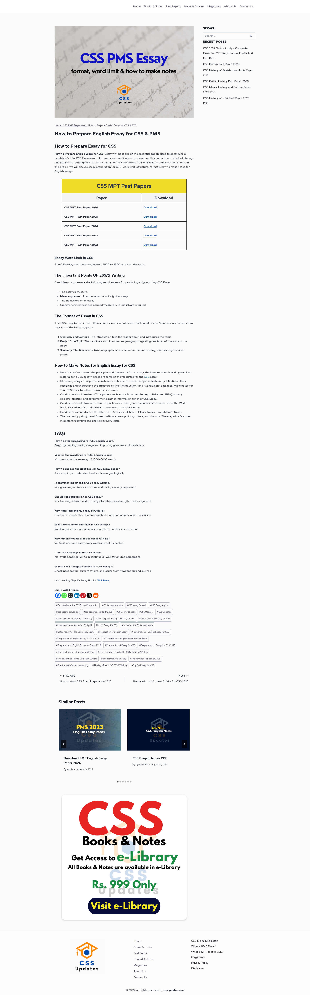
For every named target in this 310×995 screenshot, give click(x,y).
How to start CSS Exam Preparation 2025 (85, 678)
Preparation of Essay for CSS (120, 645)
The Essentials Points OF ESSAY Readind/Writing (123, 652)
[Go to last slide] (63, 744)
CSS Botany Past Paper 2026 (221, 64)
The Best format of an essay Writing (75, 652)
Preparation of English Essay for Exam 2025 (78, 645)
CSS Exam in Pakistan (204, 940)
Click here (103, 580)
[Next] (184, 744)
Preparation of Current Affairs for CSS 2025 (160, 678)
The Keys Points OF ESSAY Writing (110, 665)
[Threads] (89, 595)
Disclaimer (197, 968)
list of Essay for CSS (107, 625)
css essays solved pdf (67, 612)
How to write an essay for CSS (154, 618)
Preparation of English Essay (112, 632)
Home (137, 6)
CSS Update (146, 612)
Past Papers (173, 6)
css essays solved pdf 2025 (97, 612)
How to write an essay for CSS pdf (74, 625)
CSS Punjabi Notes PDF (150, 758)
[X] (70, 595)
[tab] (118, 782)
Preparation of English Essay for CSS (150, 632)
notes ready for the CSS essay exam (75, 632)
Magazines (214, 6)
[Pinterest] (83, 595)
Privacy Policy (199, 962)
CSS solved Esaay (125, 612)
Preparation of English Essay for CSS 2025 (78, 638)
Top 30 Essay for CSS (143, 665)
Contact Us (247, 6)
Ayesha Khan (142, 764)
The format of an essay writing (72, 665)
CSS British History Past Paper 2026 (226, 81)
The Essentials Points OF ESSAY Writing (76, 658)
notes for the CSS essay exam (137, 625)
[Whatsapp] (64, 595)
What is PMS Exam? (203, 946)
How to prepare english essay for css (115, 618)
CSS (146, 376)
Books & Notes (153, 6)
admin (70, 769)
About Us (230, 6)
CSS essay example (112, 605)
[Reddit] (95, 595)
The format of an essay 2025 (145, 658)
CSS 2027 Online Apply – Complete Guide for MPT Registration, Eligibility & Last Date (228, 53)
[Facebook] (58, 595)
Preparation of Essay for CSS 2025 (157, 645)
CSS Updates (164, 612)
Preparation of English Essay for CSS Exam (125, 638)
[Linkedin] (77, 595)
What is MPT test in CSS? (207, 951)
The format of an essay (113, 658)
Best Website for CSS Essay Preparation (77, 605)
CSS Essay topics (159, 605)
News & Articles (194, 6)
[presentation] (90, 730)
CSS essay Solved (136, 605)
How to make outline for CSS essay (74, 618)
